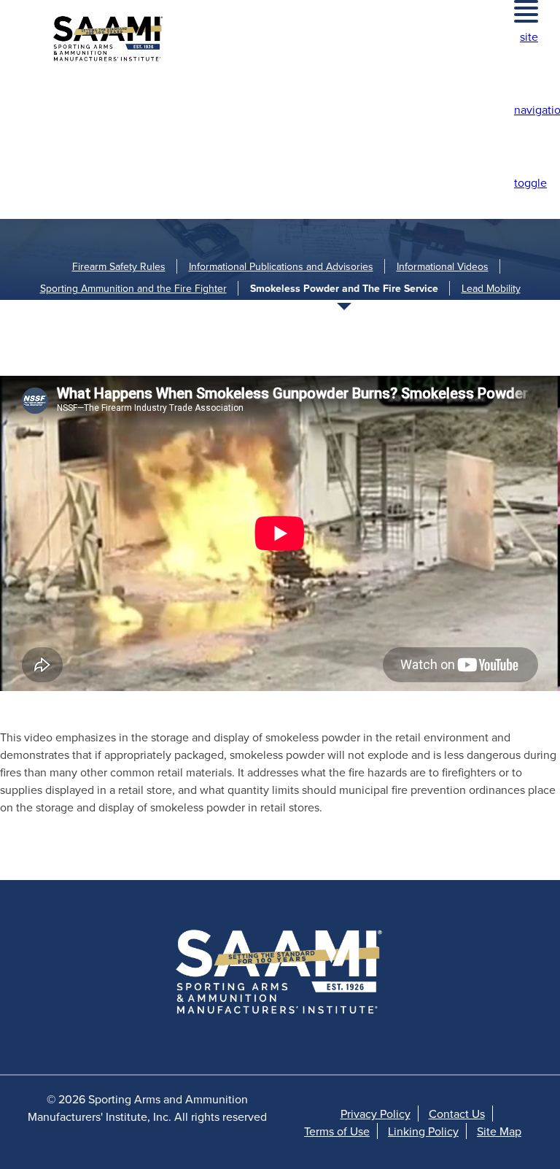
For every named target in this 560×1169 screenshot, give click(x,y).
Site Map (499, 1131)
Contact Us (457, 1114)
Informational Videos (443, 266)
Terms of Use (337, 1131)
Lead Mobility (491, 288)
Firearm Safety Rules (119, 266)
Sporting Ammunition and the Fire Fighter (133, 288)
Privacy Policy (376, 1114)
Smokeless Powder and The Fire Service (344, 288)
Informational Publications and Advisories (281, 266)
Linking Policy (423, 1131)
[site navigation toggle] (526, 11)
